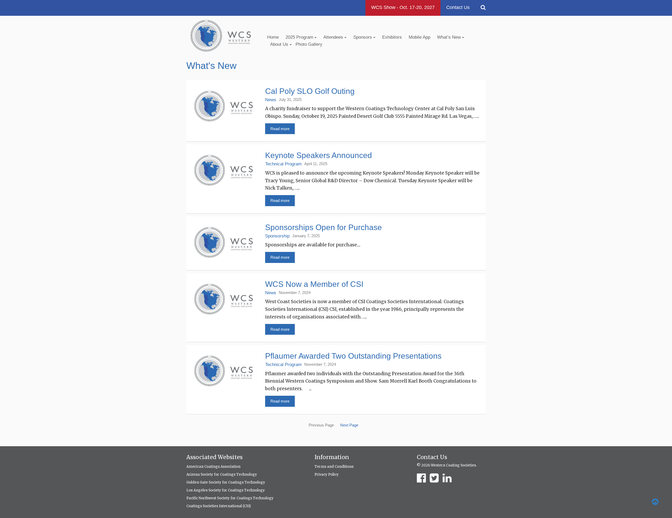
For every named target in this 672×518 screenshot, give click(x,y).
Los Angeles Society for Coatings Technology (225, 490)
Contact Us (458, 7)
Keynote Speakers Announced (318, 155)
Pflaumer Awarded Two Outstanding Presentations (353, 356)
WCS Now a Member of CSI (314, 284)
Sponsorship (277, 235)
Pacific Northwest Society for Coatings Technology (230, 498)
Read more (280, 128)
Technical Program (283, 163)
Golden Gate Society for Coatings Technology (225, 482)
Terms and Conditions (334, 466)
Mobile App (419, 37)
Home (273, 37)
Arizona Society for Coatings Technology (221, 474)
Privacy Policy (326, 474)
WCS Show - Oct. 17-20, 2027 (403, 7)
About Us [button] (280, 44)
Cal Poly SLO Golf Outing (310, 91)
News (270, 99)
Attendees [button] (333, 37)
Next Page (349, 425)
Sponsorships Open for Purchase (323, 227)
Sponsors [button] (363, 37)
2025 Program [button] (300, 37)
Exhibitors (392, 37)
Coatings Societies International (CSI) (218, 506)
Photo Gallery (309, 44)
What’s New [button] (449, 37)
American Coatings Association (213, 466)
